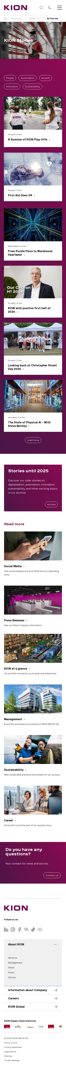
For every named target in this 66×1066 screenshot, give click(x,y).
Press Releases (14, 620)
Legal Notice (10, 1051)
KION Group (16, 18)
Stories (12, 977)
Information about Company (27, 990)
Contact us (52, 875)
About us (12, 958)
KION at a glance (16, 668)
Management (13, 719)
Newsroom (34, 18)
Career (9, 820)
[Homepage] (14, 7)
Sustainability (32, 86)
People (10, 78)
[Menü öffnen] (58, 7)
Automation (27, 78)
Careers (13, 998)
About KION (16, 944)
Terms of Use (10, 1043)
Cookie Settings (12, 1060)
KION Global (16, 1006)
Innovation (12, 86)
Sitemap (8, 1056)
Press (11, 972)
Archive (51, 504)
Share (11, 967)
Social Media (13, 566)
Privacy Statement (13, 1047)
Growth (45, 78)
